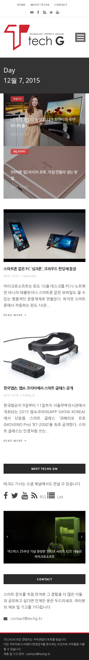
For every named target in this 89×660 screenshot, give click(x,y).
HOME (21, 5)
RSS (43, 497)
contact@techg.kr (26, 618)
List (60, 497)
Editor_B (28, 395)
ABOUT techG (40, 5)
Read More (13, 315)
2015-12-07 (19, 134)
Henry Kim (29, 276)
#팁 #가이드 (19, 152)
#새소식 (17, 99)
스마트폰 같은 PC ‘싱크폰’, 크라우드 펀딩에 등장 (40, 269)
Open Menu (80, 37)
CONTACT (60, 5)
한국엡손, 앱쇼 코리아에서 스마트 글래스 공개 (38, 388)
